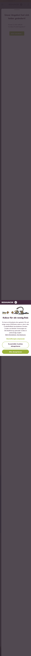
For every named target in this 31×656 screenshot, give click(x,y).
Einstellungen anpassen (15, 339)
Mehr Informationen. (11, 335)
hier (16, 332)
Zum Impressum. (21, 335)
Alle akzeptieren (15, 352)
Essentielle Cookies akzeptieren (15, 345)
